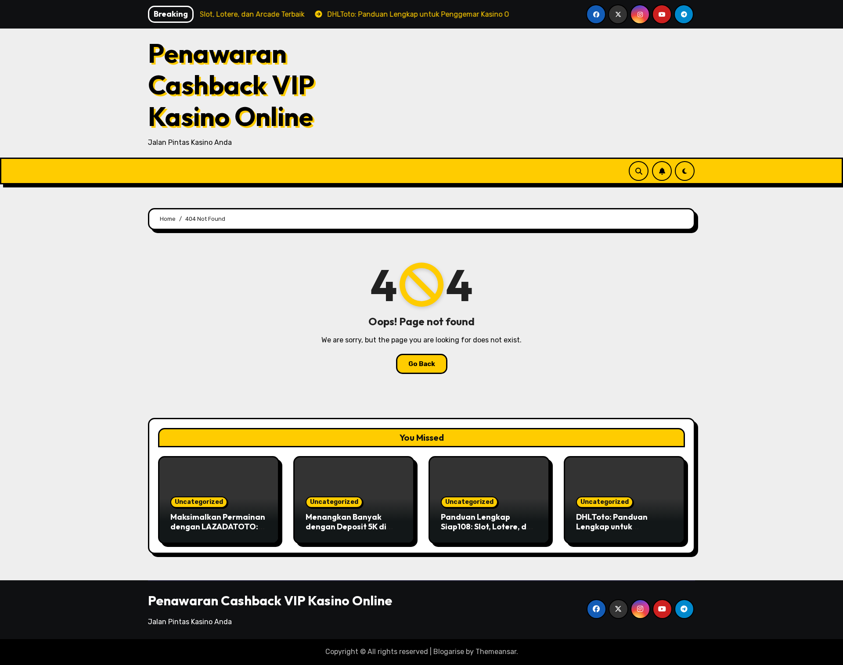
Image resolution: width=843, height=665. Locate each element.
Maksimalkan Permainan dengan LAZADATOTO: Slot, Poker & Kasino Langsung (217, 531)
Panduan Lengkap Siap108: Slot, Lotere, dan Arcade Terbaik (489, 526)
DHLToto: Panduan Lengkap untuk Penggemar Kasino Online (612, 531)
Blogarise (448, 651)
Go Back (421, 364)
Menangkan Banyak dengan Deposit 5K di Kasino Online (346, 526)
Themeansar (496, 651)
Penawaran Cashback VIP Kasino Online (231, 84)
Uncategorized (199, 502)
